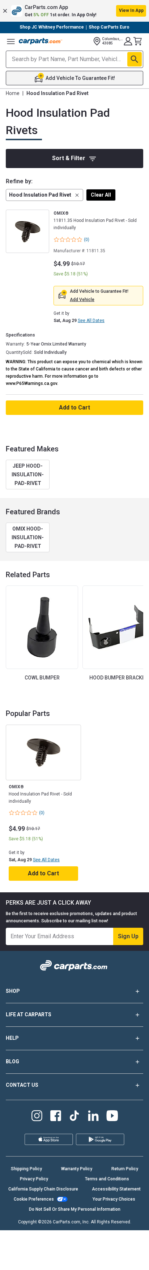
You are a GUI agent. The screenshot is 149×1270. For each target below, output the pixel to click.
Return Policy (124, 1168)
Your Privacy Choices (114, 1199)
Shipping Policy (26, 1168)
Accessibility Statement (116, 1189)
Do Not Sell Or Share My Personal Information (74, 1209)
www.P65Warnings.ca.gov (31, 383)
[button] (74, 11)
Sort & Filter (68, 158)
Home (13, 93)
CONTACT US (22, 1085)
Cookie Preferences (34, 1199)
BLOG (12, 1061)
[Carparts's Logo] (40, 41)
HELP (12, 1038)
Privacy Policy (34, 1178)
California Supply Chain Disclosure (43, 1189)
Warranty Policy (76, 1168)
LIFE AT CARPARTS (28, 1014)
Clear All (101, 195)
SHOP (13, 991)
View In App (131, 10)
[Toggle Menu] (11, 41)
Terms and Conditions (107, 1178)
